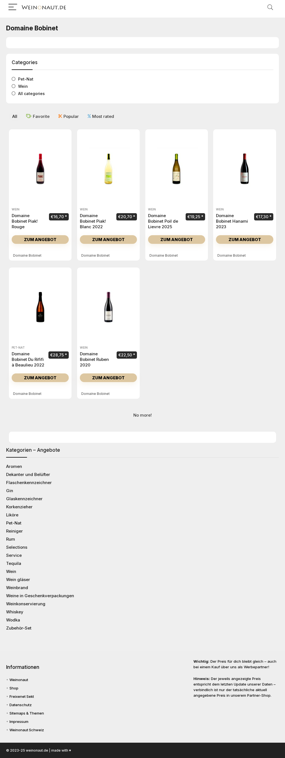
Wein (23, 86)
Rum (10, 539)
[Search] (270, 7)
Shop (13, 688)
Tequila (13, 563)
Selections (16, 547)
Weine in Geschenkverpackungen (40, 595)
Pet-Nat (25, 79)
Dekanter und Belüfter (28, 474)
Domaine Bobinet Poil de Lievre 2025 (163, 221)
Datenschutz (20, 705)
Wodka (13, 620)
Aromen (14, 466)
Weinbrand (17, 587)
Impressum (18, 721)
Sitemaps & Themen (26, 713)
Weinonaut (18, 679)
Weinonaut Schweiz (26, 730)
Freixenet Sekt (21, 696)
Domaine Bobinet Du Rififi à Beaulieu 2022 (28, 359)
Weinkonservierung (25, 603)
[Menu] (12, 7)
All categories (31, 93)
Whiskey (14, 611)
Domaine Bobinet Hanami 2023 (232, 221)
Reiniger (14, 531)
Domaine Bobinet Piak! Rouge (25, 221)
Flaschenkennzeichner (29, 482)
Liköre (12, 515)
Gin (9, 490)
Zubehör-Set (18, 628)
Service (14, 555)
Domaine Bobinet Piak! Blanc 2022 (93, 221)
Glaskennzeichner (24, 498)
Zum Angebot (40, 239)
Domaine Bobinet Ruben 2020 (94, 359)
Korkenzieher (19, 506)
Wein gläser (18, 579)
